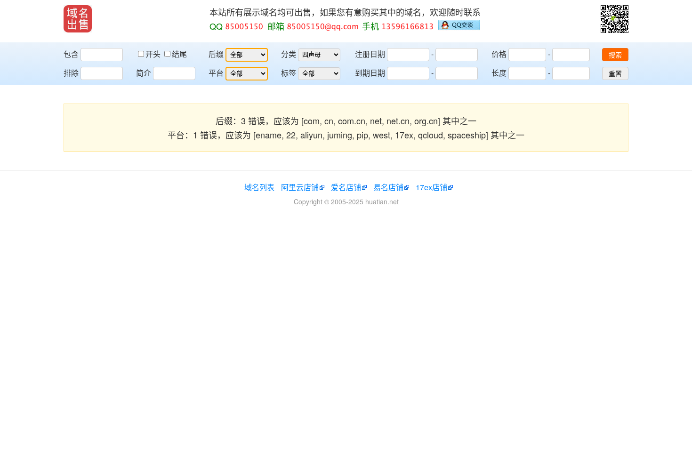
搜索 (615, 55)
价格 (499, 53)
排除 (71, 72)
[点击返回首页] (78, 19)
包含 (71, 53)
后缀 (216, 53)
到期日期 (370, 72)
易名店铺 (388, 187)
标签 (288, 72)
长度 (499, 72)
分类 (288, 53)
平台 (216, 72)
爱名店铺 (346, 187)
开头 (153, 53)
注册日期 (370, 53)
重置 (615, 74)
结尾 (179, 53)
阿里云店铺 (300, 187)
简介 (143, 72)
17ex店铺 (431, 187)
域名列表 (259, 187)
